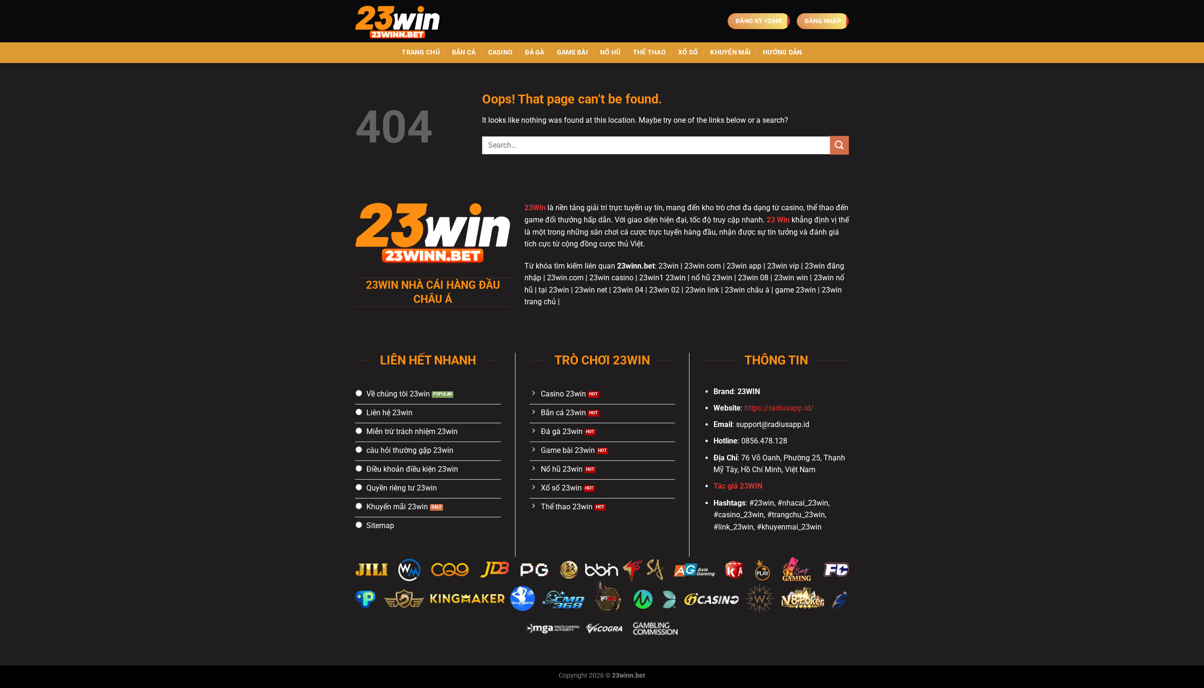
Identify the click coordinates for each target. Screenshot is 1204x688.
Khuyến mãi (730, 52)
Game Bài (572, 52)
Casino (500, 52)
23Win (535, 207)
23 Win (778, 219)
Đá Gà (534, 52)
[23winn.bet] (402, 21)
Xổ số (688, 52)
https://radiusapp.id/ (779, 407)
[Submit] (839, 145)
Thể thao (649, 52)
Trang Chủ (421, 52)
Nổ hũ (610, 52)
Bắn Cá (464, 52)
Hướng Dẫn (782, 52)
